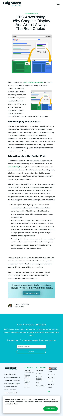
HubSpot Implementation (29, 371)
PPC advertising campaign (33, 82)
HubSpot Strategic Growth (27, 382)
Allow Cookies (50, 408)
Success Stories (41, 386)
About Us (39, 374)
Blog (37, 382)
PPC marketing (13, 167)
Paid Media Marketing (31, 13)
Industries (27, 387)
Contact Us (39, 370)
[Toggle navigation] (58, 3)
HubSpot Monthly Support (27, 377)
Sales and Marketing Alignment (39, 378)
